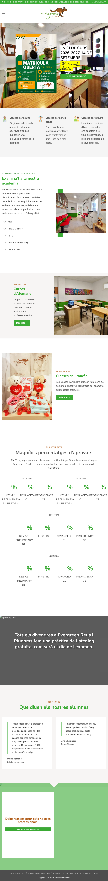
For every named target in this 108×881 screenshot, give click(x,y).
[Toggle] (4, 194)
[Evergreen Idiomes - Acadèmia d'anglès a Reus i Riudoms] (54, 13)
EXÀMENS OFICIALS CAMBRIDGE (18, 145)
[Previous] (5, 51)
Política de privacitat (33, 845)
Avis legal (14, 845)
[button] (3, 13)
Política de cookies (57, 845)
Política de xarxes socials (84, 845)
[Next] (102, 51)
